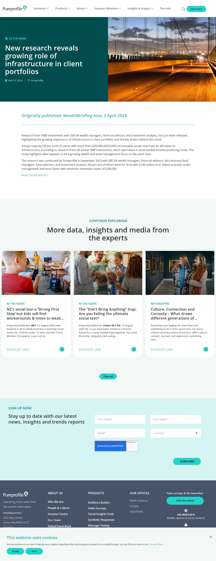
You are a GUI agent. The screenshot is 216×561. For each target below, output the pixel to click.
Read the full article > (35, 175)
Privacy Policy (156, 544)
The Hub (165, 8)
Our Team (54, 520)
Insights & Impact (139, 8)
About (81, 8)
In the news (17, 38)
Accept (15, 551)
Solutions (40, 8)
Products (61, 8)
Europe (134, 506)
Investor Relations (106, 8)
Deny (34, 551)
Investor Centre (58, 514)
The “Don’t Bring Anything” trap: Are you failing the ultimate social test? (108, 314)
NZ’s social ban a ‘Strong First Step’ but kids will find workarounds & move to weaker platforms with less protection (36, 316)
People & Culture (58, 508)
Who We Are (56, 502)
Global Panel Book (59, 526)
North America (138, 500)
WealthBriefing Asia (82, 115)
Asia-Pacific (136, 511)
